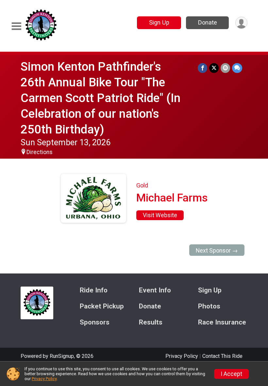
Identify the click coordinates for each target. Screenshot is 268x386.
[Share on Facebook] (202, 68)
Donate (207, 22)
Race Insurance (222, 322)
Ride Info (94, 290)
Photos (209, 306)
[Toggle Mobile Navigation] (16, 26)
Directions (39, 152)
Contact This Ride (222, 356)
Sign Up (159, 22)
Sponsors (94, 322)
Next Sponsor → (217, 250)
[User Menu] (241, 23)
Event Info (155, 290)
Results (150, 322)
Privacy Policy (181, 356)
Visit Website (160, 215)
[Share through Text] (237, 68)
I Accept (231, 374)
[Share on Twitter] (214, 68)
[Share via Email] (225, 68)
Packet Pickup (102, 306)
